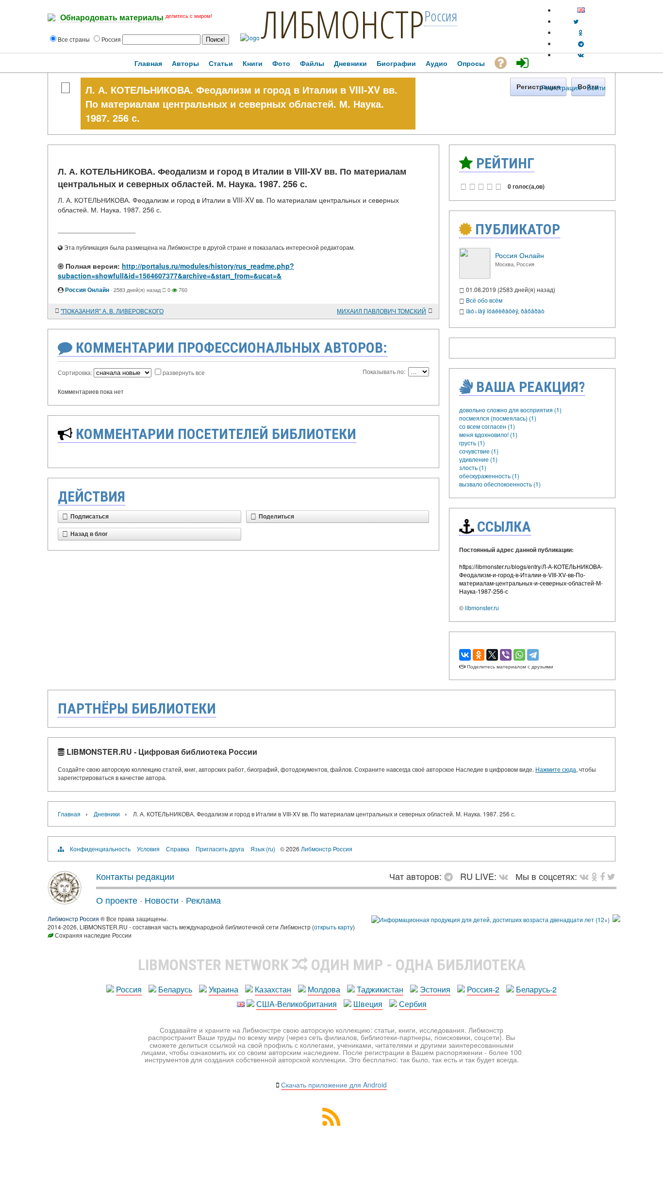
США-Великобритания (296, 1003)
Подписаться (89, 516)
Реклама (203, 899)
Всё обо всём (484, 300)
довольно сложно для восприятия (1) (510, 410)
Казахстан (273, 989)
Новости (162, 899)
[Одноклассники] (478, 655)
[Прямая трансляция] (506, 876)
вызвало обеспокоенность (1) (500, 484)
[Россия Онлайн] (474, 276)
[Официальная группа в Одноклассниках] (581, 32)
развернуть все (184, 372)
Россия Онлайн (87, 289)
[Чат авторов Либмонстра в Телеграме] (581, 43)
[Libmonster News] (611, 876)
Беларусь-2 (536, 989)
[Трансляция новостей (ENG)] (576, 21)
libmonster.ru (482, 607)
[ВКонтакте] (465, 655)
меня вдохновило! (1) (488, 434)
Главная (69, 814)
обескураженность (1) (489, 475)
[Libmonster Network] (490, 919)
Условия (148, 849)
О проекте (116, 899)
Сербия (413, 1003)
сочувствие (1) (478, 451)
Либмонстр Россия (326, 849)
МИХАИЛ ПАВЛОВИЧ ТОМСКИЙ (381, 311)
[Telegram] (533, 655)
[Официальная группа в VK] (581, 54)
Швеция (367, 1003)
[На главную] (65, 900)
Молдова (324, 989)
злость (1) (472, 467)
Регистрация (561, 87)
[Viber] (506, 655)
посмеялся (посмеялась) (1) (497, 418)
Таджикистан (380, 989)
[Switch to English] (581, 10)
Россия (129, 989)
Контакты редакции (135, 876)
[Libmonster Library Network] (616, 919)
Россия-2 (483, 989)
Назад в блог (89, 534)
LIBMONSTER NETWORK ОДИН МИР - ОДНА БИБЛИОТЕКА (332, 965)
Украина (223, 989)
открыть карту (333, 927)
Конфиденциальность (100, 849)
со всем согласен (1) (487, 426)
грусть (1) (472, 443)
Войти (596, 87)
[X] (492, 655)
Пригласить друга (220, 849)
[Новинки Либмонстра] (594, 876)
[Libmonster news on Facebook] (602, 876)
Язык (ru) (262, 849)
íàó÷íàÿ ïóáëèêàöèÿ (492, 311)
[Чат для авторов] (451, 876)
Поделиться (276, 516)
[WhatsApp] (519, 655)
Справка (177, 849)
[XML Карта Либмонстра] (331, 1122)
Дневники (107, 814)
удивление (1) (478, 459)
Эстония (435, 989)
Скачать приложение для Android (334, 1084)
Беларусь (175, 989)
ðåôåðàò (533, 311)
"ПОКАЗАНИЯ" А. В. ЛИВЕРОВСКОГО (112, 311)
